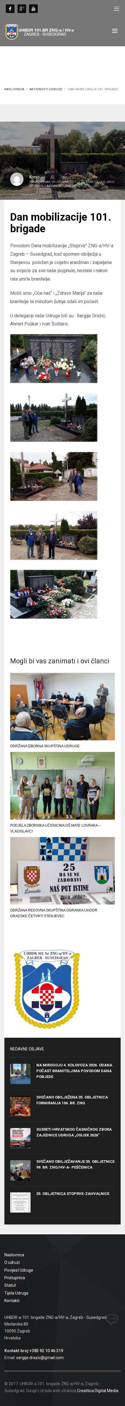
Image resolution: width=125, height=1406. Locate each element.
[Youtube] (33, 8)
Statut (10, 1285)
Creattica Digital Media (97, 1390)
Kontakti (11, 1300)
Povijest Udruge (18, 1270)
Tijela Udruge (16, 1293)
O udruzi (12, 1262)
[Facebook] (10, 8)
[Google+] (21, 8)
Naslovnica (14, 89)
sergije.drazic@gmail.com (40, 1357)
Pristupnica (14, 1277)
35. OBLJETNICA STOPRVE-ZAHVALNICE (72, 1193)
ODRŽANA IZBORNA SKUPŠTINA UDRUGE (45, 746)
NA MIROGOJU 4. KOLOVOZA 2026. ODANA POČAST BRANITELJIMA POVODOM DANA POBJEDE (74, 1071)
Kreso (34, 177)
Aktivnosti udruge (46, 89)
